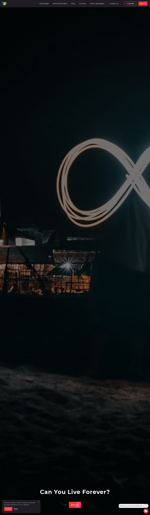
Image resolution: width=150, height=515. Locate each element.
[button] (75, 505)
